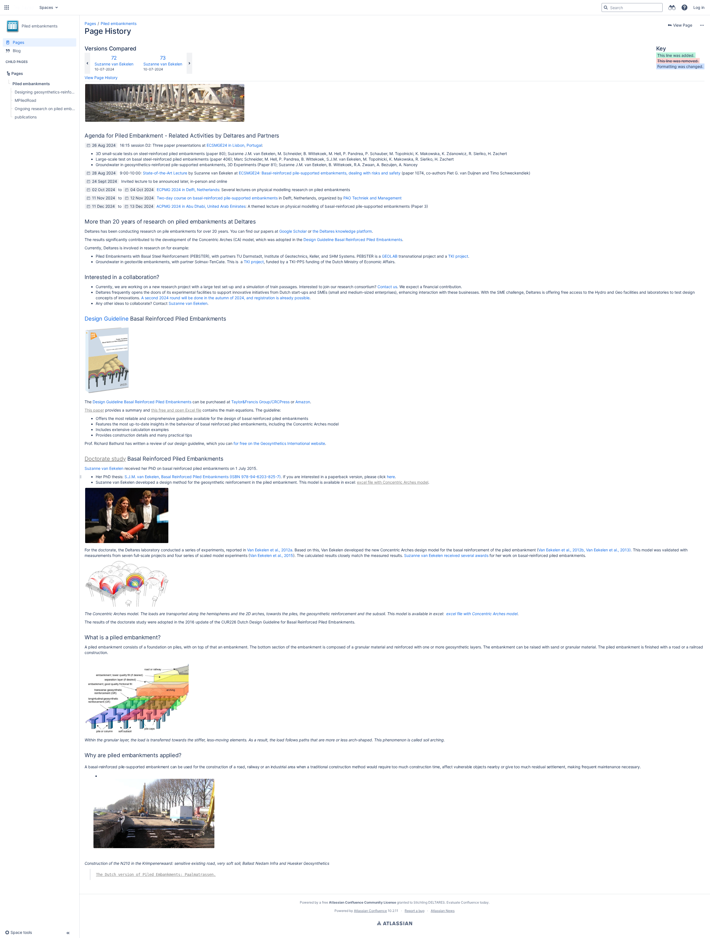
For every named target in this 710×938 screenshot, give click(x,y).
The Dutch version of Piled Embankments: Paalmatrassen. (156, 874)
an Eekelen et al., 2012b (562, 549)
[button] (7, 7)
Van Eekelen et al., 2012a (269, 549)
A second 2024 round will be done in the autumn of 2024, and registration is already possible (225, 297)
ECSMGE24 (249, 173)
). (630, 549)
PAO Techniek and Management (372, 198)
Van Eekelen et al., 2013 (607, 549)
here (391, 476)
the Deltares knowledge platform (342, 231)
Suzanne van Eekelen (114, 64)
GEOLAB (390, 256)
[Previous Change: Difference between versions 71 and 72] (87, 63)
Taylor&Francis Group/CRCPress (260, 401)
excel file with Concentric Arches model (392, 482)
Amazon (302, 401)
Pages (90, 23)
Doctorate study (105, 458)
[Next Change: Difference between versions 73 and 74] (189, 63)
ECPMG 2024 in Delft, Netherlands (188, 189)
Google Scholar (293, 231)
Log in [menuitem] (698, 7)
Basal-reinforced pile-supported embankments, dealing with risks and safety (331, 173)
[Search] (606, 7)
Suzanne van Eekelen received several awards (446, 555)
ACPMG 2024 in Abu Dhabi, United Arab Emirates (200, 206)
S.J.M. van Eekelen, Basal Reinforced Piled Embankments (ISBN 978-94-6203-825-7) (203, 476)
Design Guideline (107, 318)
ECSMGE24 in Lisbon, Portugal (234, 145)
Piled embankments (118, 23)
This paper (94, 410)
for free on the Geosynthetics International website (279, 443)
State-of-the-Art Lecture (165, 173)
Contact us (387, 286)
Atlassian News (443, 911)
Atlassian (394, 923)
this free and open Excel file (176, 410)
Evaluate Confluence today (468, 902)
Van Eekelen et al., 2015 (271, 555)
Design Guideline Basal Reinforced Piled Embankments (352, 239)
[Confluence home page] (24, 7)
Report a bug (414, 911)
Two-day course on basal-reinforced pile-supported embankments (217, 198)
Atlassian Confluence (370, 911)
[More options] (702, 25)
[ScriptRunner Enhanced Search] (671, 7)
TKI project (458, 256)
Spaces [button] (46, 7)
